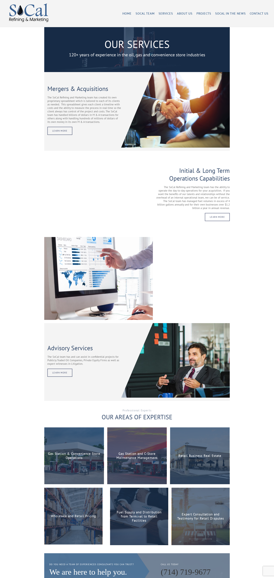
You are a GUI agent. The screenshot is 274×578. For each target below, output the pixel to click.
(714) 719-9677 (186, 572)
